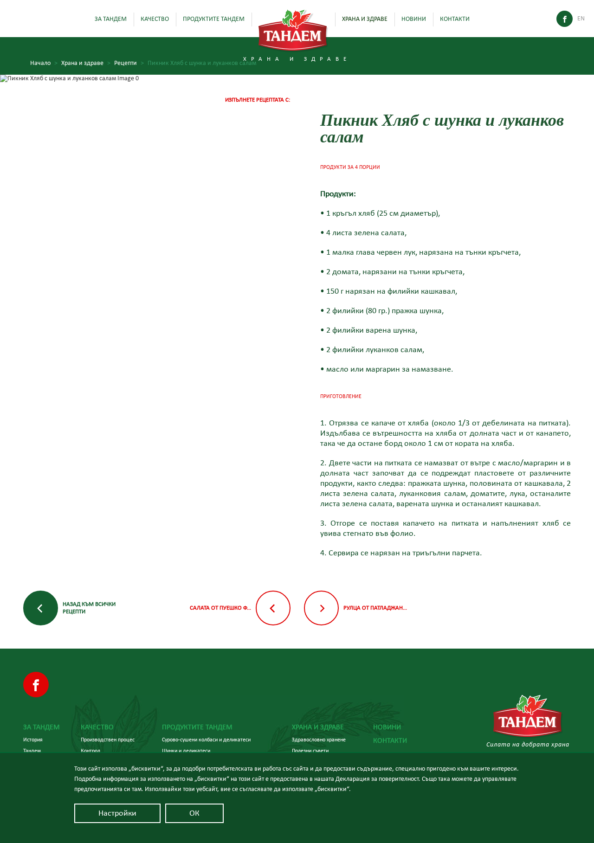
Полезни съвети (310, 750)
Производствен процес (108, 739)
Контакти (455, 19)
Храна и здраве (364, 19)
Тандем (32, 750)
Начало (44, 63)
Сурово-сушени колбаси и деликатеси (206, 739)
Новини (413, 19)
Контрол (90, 750)
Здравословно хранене (319, 739)
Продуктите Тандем (214, 19)
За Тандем (111, 19)
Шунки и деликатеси (186, 750)
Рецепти (129, 63)
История (33, 739)
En (581, 18)
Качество (155, 19)
